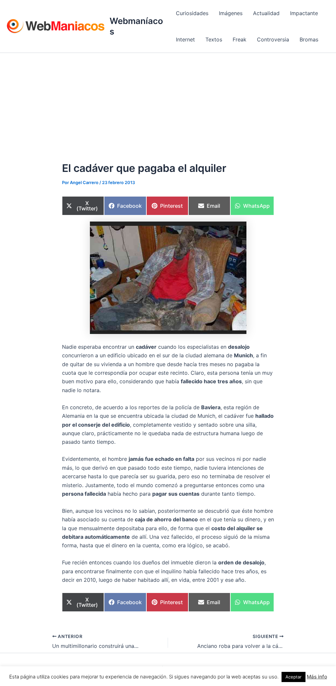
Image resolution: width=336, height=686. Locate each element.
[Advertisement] (168, 102)
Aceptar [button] (293, 676)
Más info (317, 677)
